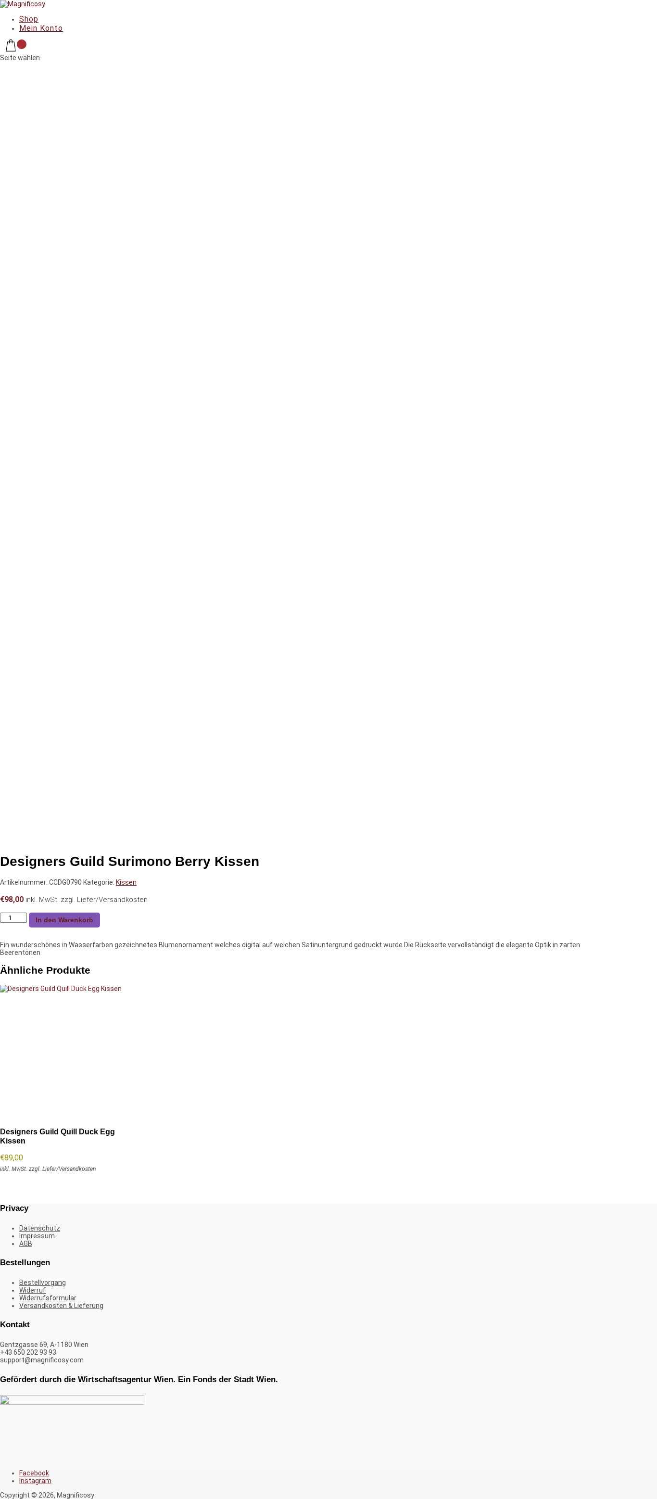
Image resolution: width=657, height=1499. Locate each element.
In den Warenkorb (64, 920)
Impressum (37, 1236)
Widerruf (32, 1290)
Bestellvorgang (42, 1282)
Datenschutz (39, 1228)
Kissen (126, 882)
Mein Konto (41, 28)
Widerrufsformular (47, 1298)
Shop (28, 19)
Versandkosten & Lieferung (61, 1305)
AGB (25, 1243)
